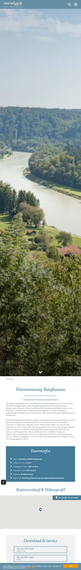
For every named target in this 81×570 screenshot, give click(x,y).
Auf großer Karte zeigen (68, 497)
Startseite (9, 379)
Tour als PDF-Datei (25, 558)
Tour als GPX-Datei (25, 549)
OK (70, 566)
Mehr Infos (32, 567)
